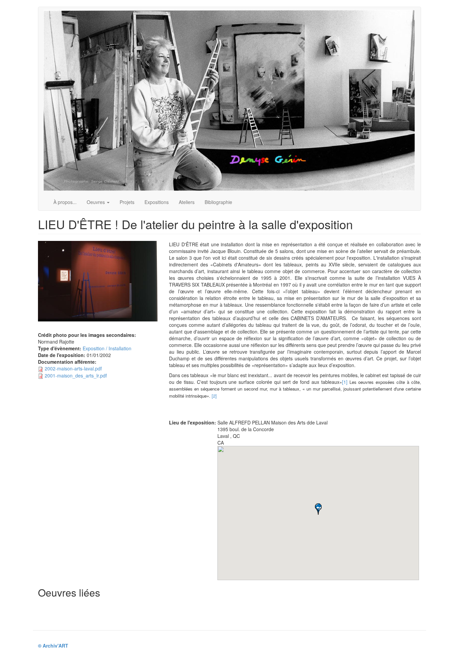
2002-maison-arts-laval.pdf (73, 368)
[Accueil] (231, 100)
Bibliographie (218, 202)
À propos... (65, 202)
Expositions (156, 202)
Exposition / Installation (107, 348)
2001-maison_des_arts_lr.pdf (76, 375)
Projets (127, 202)
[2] (214, 396)
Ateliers (187, 202)
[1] (344, 381)
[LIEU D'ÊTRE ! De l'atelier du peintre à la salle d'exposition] (98, 281)
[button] (318, 509)
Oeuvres (96, 202)
